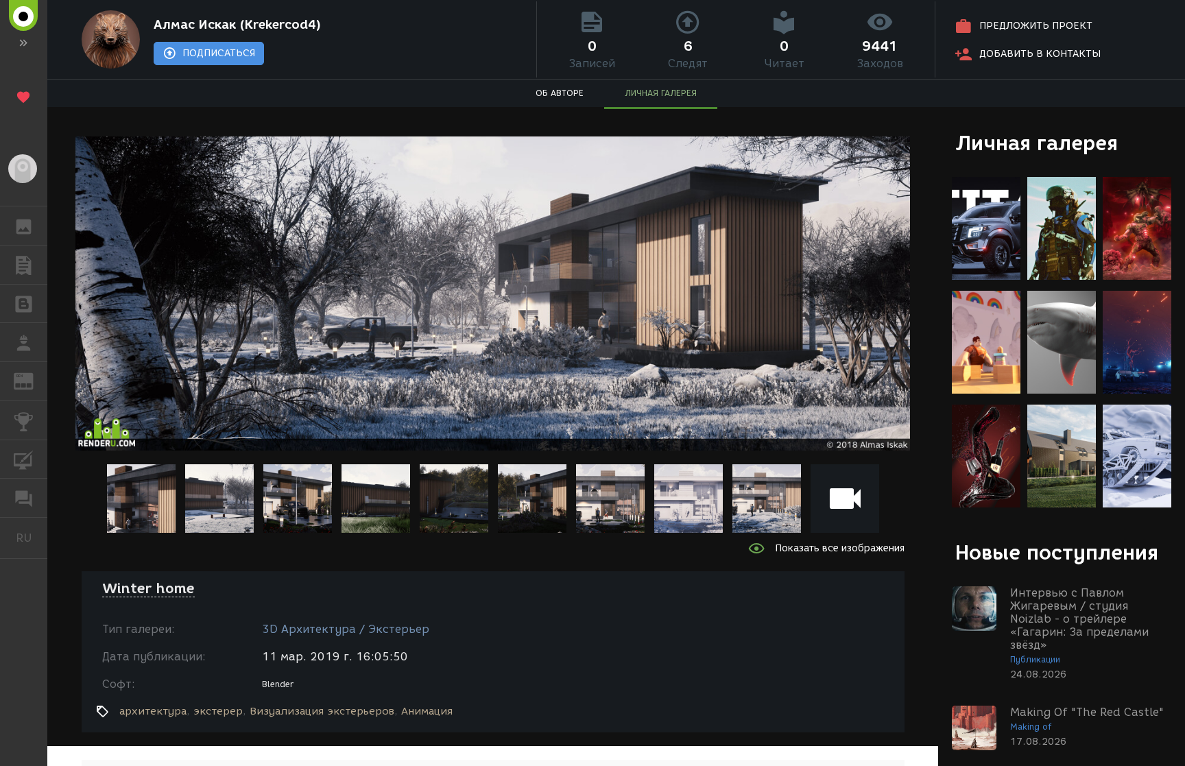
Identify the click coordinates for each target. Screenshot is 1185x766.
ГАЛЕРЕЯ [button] (23, 225)
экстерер (218, 711)
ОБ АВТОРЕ (560, 93)
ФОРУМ (23, 498)
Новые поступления (1056, 552)
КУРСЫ (23, 459)
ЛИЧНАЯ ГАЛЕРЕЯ (661, 93)
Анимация (427, 711)
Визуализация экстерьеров (322, 711)
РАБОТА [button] (23, 342)
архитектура (153, 711)
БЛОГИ (23, 304)
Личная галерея (1036, 143)
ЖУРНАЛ (31, 380)
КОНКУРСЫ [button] (23, 420)
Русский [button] (31, 537)
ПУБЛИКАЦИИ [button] (23, 265)
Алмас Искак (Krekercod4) (237, 24)
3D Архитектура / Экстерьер (345, 629)
